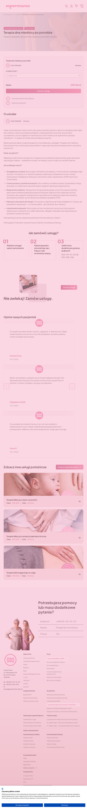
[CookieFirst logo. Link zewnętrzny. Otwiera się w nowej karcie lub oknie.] (2, 789)
